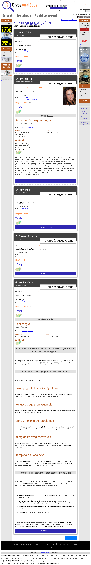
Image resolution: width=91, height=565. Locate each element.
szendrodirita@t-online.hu (26, 51)
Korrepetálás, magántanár (84, 123)
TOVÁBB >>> (71, 538)
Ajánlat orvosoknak (46, 15)
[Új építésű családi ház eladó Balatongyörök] (6, 46)
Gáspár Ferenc (45, 553)
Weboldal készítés (84, 112)
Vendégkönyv (6, 78)
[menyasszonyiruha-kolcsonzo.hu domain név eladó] (45, 550)
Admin (3, 81)
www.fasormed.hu (26, 257)
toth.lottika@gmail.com (26, 97)
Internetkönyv (85, 108)
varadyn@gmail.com (25, 301)
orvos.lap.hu (84, 105)
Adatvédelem (66, 2)
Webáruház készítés (84, 118)
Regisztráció (23, 15)
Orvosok (7, 15)
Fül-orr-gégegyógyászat (32, 41)
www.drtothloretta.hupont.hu (29, 99)
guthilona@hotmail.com (26, 208)
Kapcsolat (77, 2)
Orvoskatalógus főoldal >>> (69, 20)
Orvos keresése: (63, 11)
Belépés (86, 2)
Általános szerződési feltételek (49, 2)
